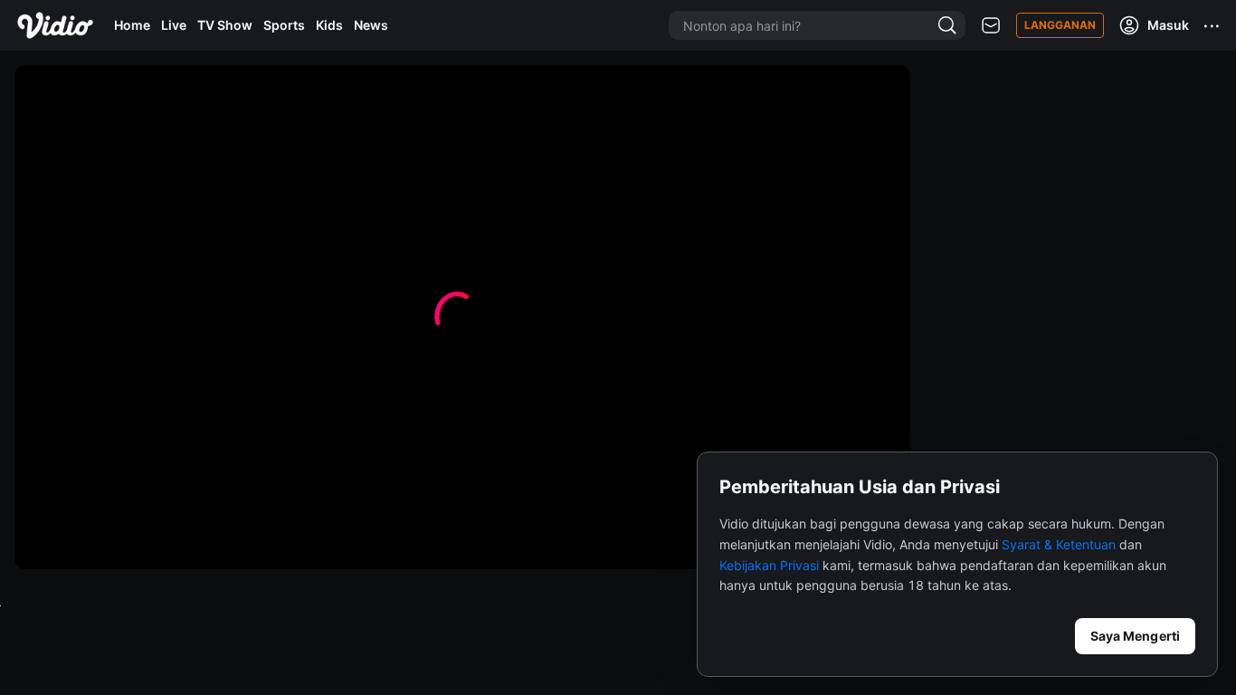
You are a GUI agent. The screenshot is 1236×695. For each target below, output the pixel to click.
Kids (329, 25)
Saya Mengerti (1135, 635)
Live (173, 25)
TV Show (224, 25)
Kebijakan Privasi (769, 565)
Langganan (1060, 25)
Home (132, 25)
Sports (284, 25)
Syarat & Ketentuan (1059, 544)
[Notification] (991, 25)
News (371, 25)
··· (1212, 25)
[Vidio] (55, 25)
